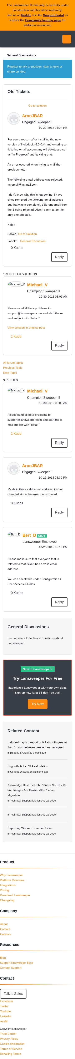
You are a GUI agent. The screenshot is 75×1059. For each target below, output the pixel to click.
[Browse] (6, 39)
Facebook (6, 1001)
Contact (5, 929)
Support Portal (53, 15)
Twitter (4, 1006)
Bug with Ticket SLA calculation (28, 766)
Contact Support (10, 967)
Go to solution (37, 105)
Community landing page (43, 20)
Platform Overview (12, 880)
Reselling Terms (10, 1053)
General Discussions (21, 55)
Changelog (7, 900)
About (4, 924)
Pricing (4, 890)
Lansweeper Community (22, 39)
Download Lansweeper (15, 895)
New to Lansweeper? (37, 669)
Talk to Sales (13, 993)
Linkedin (5, 1016)
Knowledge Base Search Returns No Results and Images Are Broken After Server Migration (37, 790)
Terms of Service (11, 1048)
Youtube (5, 1011)
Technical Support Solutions (26, 800)
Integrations (8, 885)
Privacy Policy (9, 1038)
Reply (59, 257)
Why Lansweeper (11, 875)
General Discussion (33, 241)
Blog (3, 957)
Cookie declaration (12, 1043)
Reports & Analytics (21, 752)
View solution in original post (26, 327)
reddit (4, 1021)
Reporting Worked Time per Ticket (30, 828)
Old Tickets (19, 91)
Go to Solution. (28, 234)
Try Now (37, 704)
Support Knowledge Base (16, 962)
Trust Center (8, 1033)
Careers (5, 934)
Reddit (26, 15)
